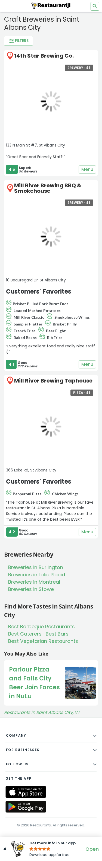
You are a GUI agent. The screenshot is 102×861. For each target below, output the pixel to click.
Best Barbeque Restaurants (41, 626)
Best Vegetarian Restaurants (43, 641)
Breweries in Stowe (31, 589)
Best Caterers (25, 633)
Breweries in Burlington (35, 567)
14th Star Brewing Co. (44, 55)
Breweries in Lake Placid (36, 574)
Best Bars (57, 633)
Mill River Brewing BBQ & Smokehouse (47, 188)
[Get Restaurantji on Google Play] (25, 807)
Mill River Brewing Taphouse (53, 380)
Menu (87, 169)
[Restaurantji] (51, 5)
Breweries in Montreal (34, 582)
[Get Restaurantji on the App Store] (25, 792)
